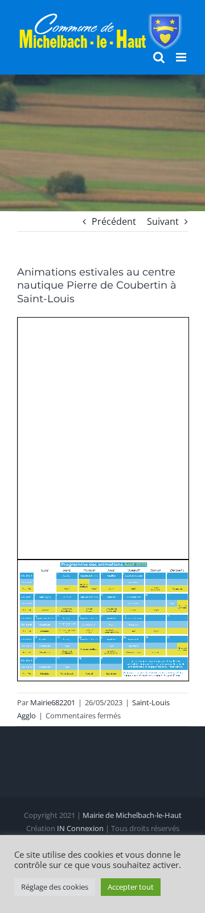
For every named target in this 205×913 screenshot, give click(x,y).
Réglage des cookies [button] (54, 887)
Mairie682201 (52, 702)
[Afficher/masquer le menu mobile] (182, 57)
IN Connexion (80, 828)
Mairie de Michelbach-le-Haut (132, 815)
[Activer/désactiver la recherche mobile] (159, 57)
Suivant (163, 221)
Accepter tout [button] (131, 887)
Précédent (114, 221)
